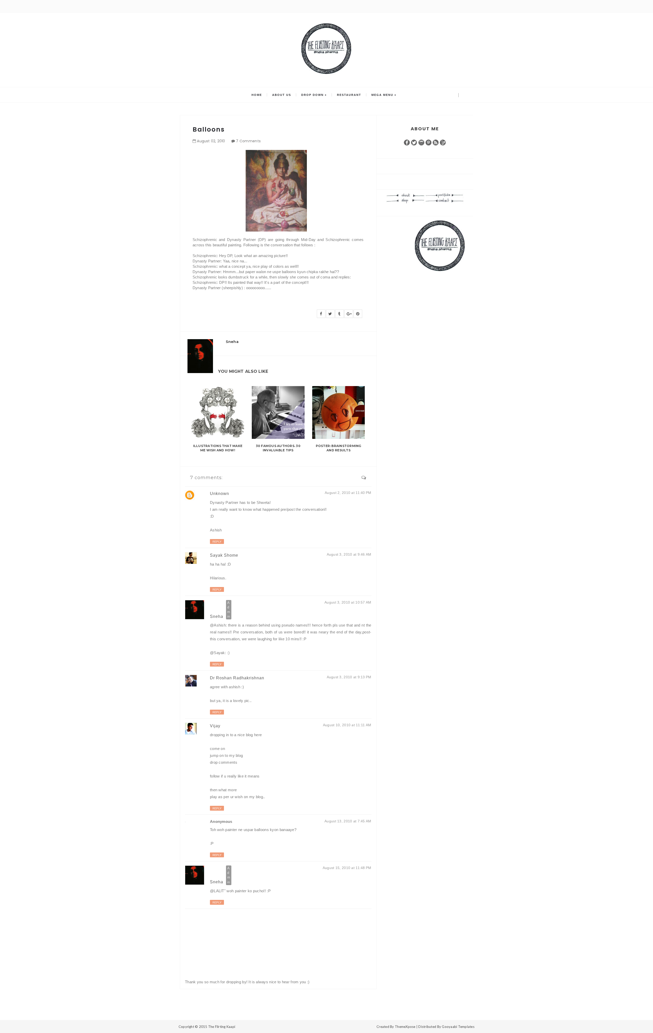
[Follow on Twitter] (414, 142)
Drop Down (312, 94)
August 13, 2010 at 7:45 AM (347, 821)
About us (281, 94)
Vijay (215, 726)
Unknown (219, 493)
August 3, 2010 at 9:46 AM (349, 554)
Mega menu (382, 94)
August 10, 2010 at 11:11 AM (347, 725)
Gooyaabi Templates (458, 1027)
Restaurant (349, 94)
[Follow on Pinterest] (428, 142)
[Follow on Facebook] (407, 142)
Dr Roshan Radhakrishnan (237, 678)
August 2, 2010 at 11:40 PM (348, 493)
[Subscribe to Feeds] (436, 142)
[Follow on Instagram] (421, 142)
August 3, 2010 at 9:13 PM (349, 677)
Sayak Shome (224, 555)
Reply (216, 541)
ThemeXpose (405, 1027)
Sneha (217, 616)
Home (257, 94)
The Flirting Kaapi (221, 1027)
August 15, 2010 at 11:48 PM (347, 868)
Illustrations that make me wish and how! (218, 448)
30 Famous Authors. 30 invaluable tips (278, 448)
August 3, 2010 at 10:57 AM (347, 602)
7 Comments (248, 141)
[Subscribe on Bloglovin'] (443, 142)
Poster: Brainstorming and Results (338, 448)
